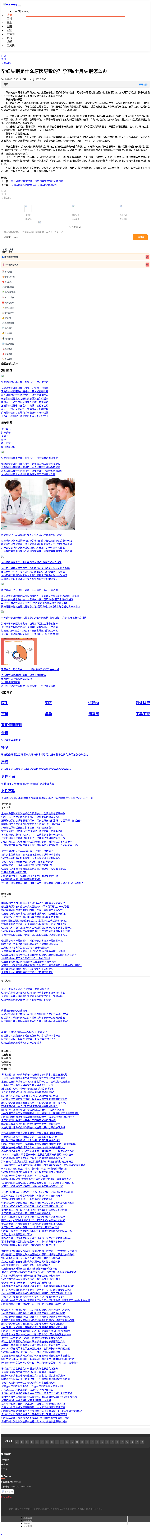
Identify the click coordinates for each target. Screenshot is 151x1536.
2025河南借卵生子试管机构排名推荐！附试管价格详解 (29, 876)
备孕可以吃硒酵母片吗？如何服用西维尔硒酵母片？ (28, 1092)
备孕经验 (83, 754)
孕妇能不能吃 (9, 292)
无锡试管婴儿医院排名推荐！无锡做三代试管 (24, 388)
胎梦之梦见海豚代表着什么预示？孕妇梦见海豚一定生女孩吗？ (34, 1103)
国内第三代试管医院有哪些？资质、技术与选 (24, 402)
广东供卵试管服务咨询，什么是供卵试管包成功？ (27, 1199)
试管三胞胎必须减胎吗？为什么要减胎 (21, 1042)
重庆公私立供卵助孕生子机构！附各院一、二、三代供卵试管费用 (35, 1081)
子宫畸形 (6, 798)
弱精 (19, 783)
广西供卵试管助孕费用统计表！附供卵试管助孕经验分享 (30, 1275)
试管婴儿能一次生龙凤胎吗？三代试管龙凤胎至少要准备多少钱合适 (36, 928)
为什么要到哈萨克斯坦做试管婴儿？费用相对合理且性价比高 (33, 548)
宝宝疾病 (66, 769)
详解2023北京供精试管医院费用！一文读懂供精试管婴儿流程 (33, 1407)
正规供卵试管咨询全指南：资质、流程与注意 (24, 405)
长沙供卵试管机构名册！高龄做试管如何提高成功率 (28, 474)
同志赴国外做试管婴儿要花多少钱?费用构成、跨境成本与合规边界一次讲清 (40, 606)
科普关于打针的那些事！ (14, 872)
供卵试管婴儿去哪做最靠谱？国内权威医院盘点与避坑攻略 (32, 1224)
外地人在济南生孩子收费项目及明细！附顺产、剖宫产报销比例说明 (36, 1293)
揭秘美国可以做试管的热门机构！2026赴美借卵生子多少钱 (32, 910)
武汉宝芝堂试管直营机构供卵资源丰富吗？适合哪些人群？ (32, 1261)
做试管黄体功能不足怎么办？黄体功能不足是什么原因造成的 (33, 1018)
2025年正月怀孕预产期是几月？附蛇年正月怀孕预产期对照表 (33, 1313)
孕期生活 (16, 754)
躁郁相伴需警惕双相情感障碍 (16, 679)
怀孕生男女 (62, 754)
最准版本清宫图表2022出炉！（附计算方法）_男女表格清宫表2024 (36, 1334)
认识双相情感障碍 (10, 682)
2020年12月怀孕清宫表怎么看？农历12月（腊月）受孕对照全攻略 (35, 568)
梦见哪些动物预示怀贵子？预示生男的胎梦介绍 (26, 1283)
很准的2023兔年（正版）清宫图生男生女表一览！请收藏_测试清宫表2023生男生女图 (45, 1300)
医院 (9, 26)
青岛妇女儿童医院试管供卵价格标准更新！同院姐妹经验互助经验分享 (37, 1320)
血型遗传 (7, 354)
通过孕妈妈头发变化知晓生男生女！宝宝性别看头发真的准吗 (33, 1375)
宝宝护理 (36, 769)
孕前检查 (6, 754)
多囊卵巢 (16, 798)
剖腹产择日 (8, 344)
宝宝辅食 (6, 740)
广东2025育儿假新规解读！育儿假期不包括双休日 (27, 1390)
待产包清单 (8, 302)
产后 (4, 762)
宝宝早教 (46, 769)
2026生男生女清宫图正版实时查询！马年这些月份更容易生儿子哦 (35, 931)
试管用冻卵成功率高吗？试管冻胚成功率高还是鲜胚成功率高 (33, 993)
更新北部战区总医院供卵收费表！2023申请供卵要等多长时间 (33, 1241)
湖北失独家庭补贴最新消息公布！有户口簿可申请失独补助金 (33, 1147)
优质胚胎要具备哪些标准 (14, 1010)
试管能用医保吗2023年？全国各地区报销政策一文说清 (29, 627)
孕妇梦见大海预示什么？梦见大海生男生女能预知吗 (28, 1383)
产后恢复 (16, 769)
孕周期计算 (8, 323)
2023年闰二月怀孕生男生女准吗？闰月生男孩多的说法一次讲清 (34, 575)
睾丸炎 (50, 783)
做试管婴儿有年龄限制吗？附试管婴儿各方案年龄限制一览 (32, 940)
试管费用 (7, 318)
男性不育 (8, 777)
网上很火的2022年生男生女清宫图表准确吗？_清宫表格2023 (32, 1110)
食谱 (4, 733)
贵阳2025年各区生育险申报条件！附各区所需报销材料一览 (32, 1206)
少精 (14, 783)
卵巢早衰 (26, 798)
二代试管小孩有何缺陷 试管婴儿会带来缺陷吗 (25, 948)
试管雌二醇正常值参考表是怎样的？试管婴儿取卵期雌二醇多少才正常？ (39, 955)
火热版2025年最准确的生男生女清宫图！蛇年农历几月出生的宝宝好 (36, 1393)
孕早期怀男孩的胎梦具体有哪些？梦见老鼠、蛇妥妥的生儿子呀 (34, 1345)
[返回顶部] (1, 1533)
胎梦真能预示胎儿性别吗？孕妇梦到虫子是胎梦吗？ (28, 969)
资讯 (3, 59)
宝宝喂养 (56, 769)
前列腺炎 (27, 783)
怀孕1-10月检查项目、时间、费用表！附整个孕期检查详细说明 (34, 1168)
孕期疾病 (26, 754)
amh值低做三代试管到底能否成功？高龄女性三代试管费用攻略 (34, 920)
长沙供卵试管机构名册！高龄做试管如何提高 (24, 398)
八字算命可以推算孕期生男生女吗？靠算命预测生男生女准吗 (33, 1078)
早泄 (3, 783)
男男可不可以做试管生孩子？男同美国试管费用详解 (28, 1120)
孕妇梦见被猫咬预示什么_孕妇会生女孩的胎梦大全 (27, 862)
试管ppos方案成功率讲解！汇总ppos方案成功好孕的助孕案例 (32, 1386)
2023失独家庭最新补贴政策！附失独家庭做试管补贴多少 (30, 858)
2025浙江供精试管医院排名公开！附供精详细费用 (27, 827)
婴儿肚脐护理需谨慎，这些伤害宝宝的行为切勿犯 (37, 181)
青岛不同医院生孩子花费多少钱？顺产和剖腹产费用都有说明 (33, 1217)
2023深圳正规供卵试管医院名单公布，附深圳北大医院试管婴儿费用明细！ (40, 1113)
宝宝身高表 (8, 307)
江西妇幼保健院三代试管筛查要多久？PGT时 (24, 416)
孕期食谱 (16, 740)
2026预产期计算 (75, 264)
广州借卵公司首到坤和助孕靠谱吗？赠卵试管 (24, 412)
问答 (9, 30)
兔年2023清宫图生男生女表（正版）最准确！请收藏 (28, 1372)
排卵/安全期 (8, 277)
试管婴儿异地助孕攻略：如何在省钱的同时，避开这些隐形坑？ (34, 913)
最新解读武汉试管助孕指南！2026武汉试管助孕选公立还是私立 (34, 935)
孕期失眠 (6, 63)
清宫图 (11, 34)
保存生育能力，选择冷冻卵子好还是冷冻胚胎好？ (27, 865)
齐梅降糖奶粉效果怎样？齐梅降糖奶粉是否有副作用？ (29, 1106)
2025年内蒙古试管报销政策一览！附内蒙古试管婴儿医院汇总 (33, 1304)
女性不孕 (8, 791)
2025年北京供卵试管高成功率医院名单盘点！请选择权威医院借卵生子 (37, 1117)
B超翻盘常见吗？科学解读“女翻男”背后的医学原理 (28, 1089)
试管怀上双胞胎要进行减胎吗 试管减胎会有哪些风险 (28, 962)
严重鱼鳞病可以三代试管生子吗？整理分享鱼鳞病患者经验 (32, 1133)
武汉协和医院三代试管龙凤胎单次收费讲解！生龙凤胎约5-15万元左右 (37, 1183)
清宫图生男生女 (75, 257)
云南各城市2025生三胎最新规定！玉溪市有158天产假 (29, 1137)
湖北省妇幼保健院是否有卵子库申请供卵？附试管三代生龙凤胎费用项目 (39, 1251)
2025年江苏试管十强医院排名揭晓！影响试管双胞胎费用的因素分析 (36, 1231)
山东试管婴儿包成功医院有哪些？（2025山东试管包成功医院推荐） (36, 1238)
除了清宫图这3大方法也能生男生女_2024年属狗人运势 (29, 1096)
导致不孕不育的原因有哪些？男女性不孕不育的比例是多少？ (33, 1297)
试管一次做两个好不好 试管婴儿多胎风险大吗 (25, 989)
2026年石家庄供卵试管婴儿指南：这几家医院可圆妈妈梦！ (32, 1352)
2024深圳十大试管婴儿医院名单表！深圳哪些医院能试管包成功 (34, 1327)
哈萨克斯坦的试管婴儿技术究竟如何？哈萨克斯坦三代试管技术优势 (36, 544)
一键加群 (140, 237)
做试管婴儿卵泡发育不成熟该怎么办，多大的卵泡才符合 (30, 1035)
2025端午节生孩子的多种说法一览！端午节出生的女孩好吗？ (33, 1172)
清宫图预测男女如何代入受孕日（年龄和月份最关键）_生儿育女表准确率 (39, 1363)
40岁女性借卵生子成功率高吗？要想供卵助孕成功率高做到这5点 (34, 1014)
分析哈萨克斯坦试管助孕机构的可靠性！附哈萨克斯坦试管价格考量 (36, 551)
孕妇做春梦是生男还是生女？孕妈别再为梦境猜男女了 (29, 579)
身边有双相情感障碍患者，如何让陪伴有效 (23, 675)
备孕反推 (7, 271)
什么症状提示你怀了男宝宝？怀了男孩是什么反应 (27, 1085)
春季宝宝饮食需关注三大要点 (16, 1234)
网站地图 (27, 1526)
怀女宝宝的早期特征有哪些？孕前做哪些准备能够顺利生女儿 (33, 1341)
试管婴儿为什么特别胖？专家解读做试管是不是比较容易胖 (32, 996)
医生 (9, 22)
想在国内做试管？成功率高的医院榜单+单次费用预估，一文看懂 (35, 906)
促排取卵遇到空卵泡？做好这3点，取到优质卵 (25, 958)
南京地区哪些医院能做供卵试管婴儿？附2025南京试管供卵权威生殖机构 (39, 1397)
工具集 (11, 45)
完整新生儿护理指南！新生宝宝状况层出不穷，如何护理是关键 (34, 924)
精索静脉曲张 (39, 783)
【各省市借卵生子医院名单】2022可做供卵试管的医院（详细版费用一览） (40, 845)
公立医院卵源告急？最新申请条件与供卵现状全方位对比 (30, 917)
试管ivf (93, 703)
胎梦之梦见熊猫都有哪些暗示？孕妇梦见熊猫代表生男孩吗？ (33, 1324)
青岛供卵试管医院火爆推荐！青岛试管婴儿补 (24, 391)
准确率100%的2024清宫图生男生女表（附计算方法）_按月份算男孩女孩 (38, 1272)
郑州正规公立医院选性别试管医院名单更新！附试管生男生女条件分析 (37, 1254)
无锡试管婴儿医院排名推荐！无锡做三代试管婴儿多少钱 (30, 464)
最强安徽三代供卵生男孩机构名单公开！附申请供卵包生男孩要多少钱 (37, 1286)
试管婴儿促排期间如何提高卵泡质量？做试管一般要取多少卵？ (34, 869)
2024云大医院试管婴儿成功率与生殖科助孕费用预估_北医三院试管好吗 (38, 1144)
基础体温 (7, 349)
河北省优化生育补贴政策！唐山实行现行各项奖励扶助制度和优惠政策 (37, 1203)
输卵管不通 (47, 798)
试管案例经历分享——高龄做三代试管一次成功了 (27, 851)
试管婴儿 (6, 429)
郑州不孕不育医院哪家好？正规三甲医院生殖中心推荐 (29, 623)
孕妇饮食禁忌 (38, 754)
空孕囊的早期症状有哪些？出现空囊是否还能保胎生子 (29, 1245)
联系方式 (5, 1464)
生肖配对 (7, 282)
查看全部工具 (8, 363)
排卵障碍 (36, 798)
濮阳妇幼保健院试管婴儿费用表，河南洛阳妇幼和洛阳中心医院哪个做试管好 (41, 820)
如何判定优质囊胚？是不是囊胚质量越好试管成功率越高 (30, 854)
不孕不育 (6, 443)
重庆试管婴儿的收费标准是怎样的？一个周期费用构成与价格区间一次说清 (40, 596)
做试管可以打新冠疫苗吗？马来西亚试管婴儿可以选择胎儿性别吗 (35, 1310)
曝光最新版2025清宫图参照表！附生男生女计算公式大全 (30, 1124)
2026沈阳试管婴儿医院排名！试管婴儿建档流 (24, 395)
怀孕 (4, 747)
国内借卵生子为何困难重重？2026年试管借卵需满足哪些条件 (33, 903)
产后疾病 (26, 769)
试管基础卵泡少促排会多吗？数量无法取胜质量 (26, 1000)
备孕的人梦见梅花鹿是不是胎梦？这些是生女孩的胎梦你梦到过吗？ (36, 1290)
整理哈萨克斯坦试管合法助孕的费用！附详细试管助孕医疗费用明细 (36, 540)
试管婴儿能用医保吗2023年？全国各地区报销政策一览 (29, 630)
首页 (22, 11)
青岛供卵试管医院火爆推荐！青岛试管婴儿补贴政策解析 (30, 467)
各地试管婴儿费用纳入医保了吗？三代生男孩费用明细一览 (32, 834)
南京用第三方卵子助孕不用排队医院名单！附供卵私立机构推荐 (34, 1210)
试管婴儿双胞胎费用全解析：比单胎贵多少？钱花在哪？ (30, 634)
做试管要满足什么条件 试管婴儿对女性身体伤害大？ (28, 1039)
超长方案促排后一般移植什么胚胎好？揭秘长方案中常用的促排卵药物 (37, 1359)
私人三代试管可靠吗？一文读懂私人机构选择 (24, 409)
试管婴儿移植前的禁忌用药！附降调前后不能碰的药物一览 (32, 1186)
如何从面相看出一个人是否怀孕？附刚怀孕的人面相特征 (30, 1258)
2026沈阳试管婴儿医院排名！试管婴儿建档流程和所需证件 (32, 471)
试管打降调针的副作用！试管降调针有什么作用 (26, 1400)
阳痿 (8, 783)
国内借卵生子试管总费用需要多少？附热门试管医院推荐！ (32, 824)
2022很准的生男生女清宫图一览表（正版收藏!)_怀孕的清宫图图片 (35, 1331)
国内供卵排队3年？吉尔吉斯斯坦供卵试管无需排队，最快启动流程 (36, 1179)
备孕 (3, 440)
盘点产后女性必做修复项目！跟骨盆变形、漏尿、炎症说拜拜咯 (34, 1414)
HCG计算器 (8, 297)
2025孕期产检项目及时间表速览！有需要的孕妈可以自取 (30, 1279)
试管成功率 (8, 313)
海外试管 (6, 432)
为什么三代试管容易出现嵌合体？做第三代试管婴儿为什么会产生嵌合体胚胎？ (42, 883)
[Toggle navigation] (19, 5)
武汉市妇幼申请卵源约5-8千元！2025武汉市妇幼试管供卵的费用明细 (37, 1192)
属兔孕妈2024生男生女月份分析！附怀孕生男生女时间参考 (32, 1196)
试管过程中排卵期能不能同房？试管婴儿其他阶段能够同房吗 (33, 1127)
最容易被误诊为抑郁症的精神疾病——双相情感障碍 (28, 686)
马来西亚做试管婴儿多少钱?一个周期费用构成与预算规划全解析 (34, 603)
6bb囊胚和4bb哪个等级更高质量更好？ (21, 879)
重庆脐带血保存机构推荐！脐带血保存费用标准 (26, 1213)
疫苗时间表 (8, 287)
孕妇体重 (7, 328)
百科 (9, 18)
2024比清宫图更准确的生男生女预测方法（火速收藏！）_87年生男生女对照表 (42, 1411)
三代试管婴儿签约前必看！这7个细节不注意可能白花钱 (30, 1227)
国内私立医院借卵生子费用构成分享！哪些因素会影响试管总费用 (35, 1379)
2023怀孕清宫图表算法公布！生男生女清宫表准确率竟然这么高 (34, 1099)
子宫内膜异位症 (62, 798)
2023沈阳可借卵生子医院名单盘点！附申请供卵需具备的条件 (33, 1158)
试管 (9, 15)
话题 (9, 41)
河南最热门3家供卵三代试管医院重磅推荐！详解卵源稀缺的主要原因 (37, 1161)
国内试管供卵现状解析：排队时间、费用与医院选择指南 (30, 1140)
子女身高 (7, 359)
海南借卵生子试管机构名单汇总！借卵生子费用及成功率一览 (33, 838)
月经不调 (88, 798)
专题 (9, 37)
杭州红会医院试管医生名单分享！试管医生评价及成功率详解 (33, 1404)
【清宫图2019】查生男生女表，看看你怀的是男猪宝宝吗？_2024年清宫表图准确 (43, 1165)
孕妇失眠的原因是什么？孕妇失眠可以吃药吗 (34, 185)
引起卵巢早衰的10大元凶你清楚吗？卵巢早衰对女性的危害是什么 (35, 1355)
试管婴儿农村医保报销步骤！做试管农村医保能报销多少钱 (32, 1338)
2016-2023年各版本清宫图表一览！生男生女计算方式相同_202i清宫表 (37, 1154)
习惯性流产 (77, 798)
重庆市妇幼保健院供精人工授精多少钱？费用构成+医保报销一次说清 (37, 599)
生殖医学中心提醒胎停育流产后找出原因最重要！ (27, 972)
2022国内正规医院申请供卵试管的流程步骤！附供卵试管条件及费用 (36, 842)
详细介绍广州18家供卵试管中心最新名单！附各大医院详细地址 (34, 1074)
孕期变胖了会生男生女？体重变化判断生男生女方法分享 (30, 1368)
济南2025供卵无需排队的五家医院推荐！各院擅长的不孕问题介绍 (35, 1348)
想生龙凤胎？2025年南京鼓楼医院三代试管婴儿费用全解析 (32, 831)
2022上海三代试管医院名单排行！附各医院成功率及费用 (30, 817)
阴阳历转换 (8, 338)
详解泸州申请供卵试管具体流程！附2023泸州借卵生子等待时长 (34, 1421)
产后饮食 (6, 769)
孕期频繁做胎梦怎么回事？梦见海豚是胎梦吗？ (26, 1265)
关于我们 (5, 1460)
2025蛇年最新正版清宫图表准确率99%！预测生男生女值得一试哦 (35, 1418)
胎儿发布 (50, 754)
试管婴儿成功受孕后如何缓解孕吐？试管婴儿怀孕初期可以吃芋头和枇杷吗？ (41, 965)
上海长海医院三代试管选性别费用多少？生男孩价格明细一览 (33, 813)
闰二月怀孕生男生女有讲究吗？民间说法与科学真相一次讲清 (33, 572)
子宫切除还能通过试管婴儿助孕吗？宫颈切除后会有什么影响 (33, 951)
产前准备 (73, 754)
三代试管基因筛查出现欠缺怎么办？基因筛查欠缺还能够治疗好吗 (35, 1317)
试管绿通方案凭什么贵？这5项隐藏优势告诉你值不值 (29, 1268)
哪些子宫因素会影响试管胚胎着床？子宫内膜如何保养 (29, 944)
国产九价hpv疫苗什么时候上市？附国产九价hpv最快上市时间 (33, 1220)
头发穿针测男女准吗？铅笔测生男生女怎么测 (25, 1176)
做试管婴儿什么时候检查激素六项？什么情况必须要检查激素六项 (35, 1021)
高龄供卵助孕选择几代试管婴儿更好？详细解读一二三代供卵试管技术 (37, 1151)
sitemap (4, 1469)
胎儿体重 (7, 333)
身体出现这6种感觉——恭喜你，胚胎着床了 (24, 1032)
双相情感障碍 (8, 447)
